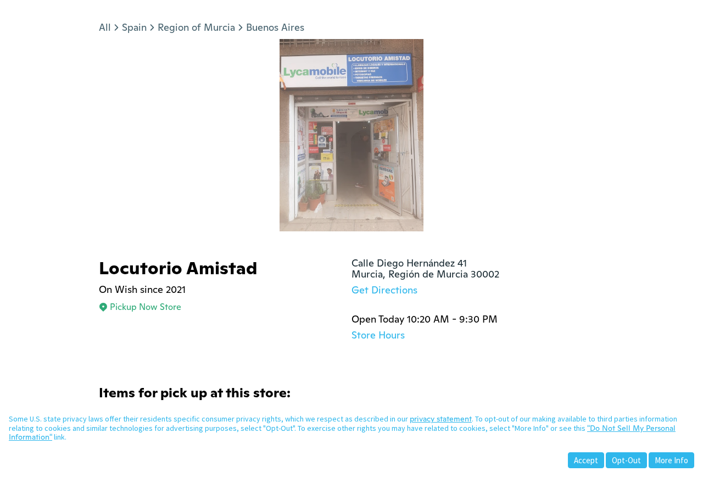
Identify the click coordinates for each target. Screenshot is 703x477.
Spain (134, 27)
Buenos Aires (275, 27)
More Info (671, 460)
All (105, 27)
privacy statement (441, 419)
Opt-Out (626, 460)
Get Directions (384, 290)
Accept (586, 460)
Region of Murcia (196, 27)
